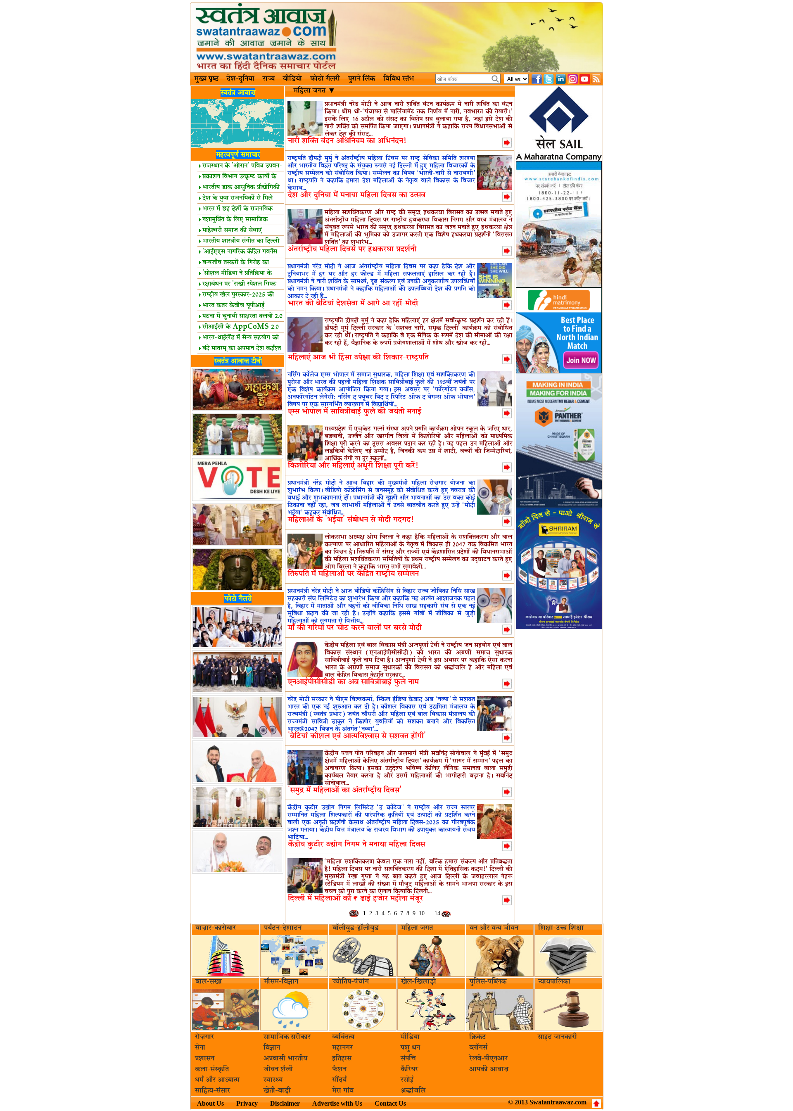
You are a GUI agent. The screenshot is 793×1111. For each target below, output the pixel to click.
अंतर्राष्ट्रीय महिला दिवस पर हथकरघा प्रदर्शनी (352, 249)
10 (422, 913)
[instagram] (572, 79)
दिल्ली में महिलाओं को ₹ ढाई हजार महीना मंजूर (355, 898)
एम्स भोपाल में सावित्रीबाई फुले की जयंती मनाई (354, 411)
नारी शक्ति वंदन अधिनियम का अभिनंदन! (347, 141)
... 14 (434, 913)
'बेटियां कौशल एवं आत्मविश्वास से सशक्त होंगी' (357, 736)
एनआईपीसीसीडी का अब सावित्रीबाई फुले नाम (353, 682)
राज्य (269, 79)
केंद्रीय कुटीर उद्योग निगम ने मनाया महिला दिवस (356, 844)
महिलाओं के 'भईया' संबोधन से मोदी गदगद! (350, 519)
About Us (210, 1103)
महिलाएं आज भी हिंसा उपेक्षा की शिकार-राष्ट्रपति (358, 357)
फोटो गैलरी (325, 79)
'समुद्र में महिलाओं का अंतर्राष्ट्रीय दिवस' (344, 790)
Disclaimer (285, 1103)
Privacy (247, 1103)
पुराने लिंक (361, 79)
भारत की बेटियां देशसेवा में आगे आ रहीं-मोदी (353, 303)
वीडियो (292, 79)
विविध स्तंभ (398, 79)
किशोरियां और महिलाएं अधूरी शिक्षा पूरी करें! (353, 465)
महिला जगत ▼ (314, 91)
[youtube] (584, 79)
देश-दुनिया (240, 79)
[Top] (596, 1103)
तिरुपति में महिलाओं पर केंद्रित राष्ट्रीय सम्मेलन (353, 573)
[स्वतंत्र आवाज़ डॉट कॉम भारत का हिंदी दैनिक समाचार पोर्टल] (396, 37)
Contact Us (390, 1103)
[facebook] (537, 79)
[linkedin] (561, 79)
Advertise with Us (337, 1103)
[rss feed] (596, 79)
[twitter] (549, 79)
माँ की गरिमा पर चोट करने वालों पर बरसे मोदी (355, 627)
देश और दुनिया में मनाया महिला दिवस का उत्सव (356, 195)
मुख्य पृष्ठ (206, 79)
